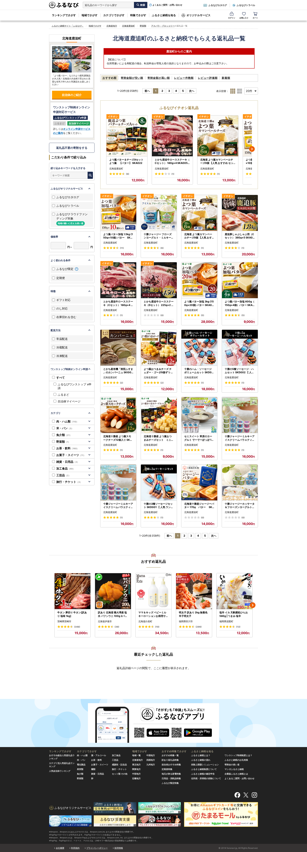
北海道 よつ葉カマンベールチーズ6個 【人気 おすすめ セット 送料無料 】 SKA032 (216, 161)
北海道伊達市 (105, 621)
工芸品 (63, 475)
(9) (127, 174)
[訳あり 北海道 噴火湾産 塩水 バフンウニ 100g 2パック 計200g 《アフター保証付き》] (113, 591)
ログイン (231, 18)
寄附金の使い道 (232, 764)
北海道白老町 (145, 621)
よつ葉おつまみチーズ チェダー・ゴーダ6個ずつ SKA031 (158, 370)
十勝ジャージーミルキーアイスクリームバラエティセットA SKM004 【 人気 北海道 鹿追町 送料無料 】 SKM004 (240, 438)
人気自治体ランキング (59, 771)
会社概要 (60, 848)
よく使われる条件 (61, 260)
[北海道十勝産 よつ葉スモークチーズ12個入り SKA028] (118, 415)
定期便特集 (167, 769)
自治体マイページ (69, 401)
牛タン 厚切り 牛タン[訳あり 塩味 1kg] (72, 614)
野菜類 (143, 26)
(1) (172, 174)
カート (255, 18)
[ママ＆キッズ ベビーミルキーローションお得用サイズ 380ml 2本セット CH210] (153, 591)
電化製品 (81, 764)
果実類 (80, 769)
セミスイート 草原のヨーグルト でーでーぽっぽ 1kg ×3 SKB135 (199, 438)
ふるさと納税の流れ (200, 760)
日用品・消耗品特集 (171, 778)
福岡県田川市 (186, 621)
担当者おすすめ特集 (171, 764)
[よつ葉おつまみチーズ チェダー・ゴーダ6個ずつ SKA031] (159, 348)
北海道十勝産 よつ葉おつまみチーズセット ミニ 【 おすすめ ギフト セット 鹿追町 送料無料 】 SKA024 (159, 438)
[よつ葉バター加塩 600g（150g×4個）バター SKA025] (240, 280)
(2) (121, 382)
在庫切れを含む (66, 317)
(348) (77, 626)
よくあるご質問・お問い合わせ (167, 5)
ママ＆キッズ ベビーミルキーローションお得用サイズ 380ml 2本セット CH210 (153, 614)
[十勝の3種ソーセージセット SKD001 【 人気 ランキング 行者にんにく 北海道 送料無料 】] (159, 483)
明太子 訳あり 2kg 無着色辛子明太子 (193, 614)
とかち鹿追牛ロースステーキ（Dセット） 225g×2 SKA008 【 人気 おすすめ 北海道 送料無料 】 (159, 303)
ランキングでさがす (64, 15)
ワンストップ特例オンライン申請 (69, 369)
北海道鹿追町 (128, 26)
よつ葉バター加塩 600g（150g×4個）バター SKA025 (239, 303)
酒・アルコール (98, 755)
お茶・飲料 (67, 448)
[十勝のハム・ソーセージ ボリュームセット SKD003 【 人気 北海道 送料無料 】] (199, 348)
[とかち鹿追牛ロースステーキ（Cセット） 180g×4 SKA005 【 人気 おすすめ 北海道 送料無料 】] (172, 135)
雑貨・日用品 (67, 461)
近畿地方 (136, 778)
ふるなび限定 (65, 269)
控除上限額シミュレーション (205, 764)
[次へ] (252, 149)
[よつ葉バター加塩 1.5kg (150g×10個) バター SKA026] (118, 213)
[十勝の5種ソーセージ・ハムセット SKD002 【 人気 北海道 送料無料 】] (240, 348)
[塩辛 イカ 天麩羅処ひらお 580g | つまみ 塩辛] (234, 591)
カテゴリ (56, 412)
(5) (202, 315)
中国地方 (150, 755)
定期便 (60, 278)
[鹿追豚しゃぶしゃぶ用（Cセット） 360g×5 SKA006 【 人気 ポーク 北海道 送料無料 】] (240, 213)
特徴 (53, 291)
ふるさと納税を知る (164, 15)
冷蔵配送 (62, 347)
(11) (122, 248)
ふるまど (63, 394)
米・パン (64, 428)
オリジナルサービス (199, 15)
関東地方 (136, 769)
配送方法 (56, 330)
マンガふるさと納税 (234, 769)
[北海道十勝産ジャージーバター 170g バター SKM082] (199, 483)
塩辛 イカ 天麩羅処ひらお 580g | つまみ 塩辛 (233, 614)
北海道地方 (111, 26)
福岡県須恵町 (226, 621)
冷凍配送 (62, 356)
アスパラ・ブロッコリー (163, 26)
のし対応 (62, 308)
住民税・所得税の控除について (206, 778)
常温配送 (62, 339)
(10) (157, 626)
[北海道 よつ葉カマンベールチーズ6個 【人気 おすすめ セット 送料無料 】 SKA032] (217, 135)
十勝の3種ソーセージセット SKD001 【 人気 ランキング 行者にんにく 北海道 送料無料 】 (158, 505)
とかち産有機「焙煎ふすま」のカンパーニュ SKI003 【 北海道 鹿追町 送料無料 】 (118, 370)
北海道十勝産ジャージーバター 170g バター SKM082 (199, 505)
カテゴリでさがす (114, 15)
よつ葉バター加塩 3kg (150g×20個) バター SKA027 (199, 303)
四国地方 (150, 760)
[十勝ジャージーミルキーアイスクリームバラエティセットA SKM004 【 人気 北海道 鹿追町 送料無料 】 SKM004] (240, 415)
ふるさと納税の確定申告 (203, 773)
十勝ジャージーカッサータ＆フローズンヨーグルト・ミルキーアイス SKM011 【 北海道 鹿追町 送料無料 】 (240, 505)
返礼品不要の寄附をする (71, 148)
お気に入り (243, 18)
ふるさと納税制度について (204, 769)
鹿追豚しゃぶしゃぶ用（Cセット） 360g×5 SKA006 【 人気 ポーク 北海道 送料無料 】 (239, 236)
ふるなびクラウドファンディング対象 (72, 218)
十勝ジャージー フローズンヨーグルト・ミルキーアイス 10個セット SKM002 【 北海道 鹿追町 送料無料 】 (159, 236)
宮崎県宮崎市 (64, 621)
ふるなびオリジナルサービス (67, 188)
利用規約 (75, 848)
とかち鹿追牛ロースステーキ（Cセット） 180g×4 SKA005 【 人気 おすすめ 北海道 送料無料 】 (172, 161)
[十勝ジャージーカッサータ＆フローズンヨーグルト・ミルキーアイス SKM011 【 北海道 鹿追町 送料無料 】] (240, 483)
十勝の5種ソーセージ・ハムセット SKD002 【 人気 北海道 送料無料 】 (239, 370)
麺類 (93, 769)
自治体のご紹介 (72, 95)
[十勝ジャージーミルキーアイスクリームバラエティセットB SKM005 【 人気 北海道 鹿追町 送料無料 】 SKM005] (118, 483)
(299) (199, 626)
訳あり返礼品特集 (170, 760)
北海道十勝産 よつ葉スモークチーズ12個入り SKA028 (118, 438)
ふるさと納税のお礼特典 (236, 760)
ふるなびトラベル (246, 5)
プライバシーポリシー (97, 848)
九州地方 (150, 764)
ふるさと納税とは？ (200, 755)
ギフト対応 (63, 300)
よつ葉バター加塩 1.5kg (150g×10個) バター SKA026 (118, 236)
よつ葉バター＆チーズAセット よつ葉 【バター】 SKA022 (126, 161)
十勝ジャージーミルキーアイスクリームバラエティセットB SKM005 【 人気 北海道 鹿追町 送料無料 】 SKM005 (118, 505)
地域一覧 (136, 755)
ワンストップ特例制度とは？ (238, 755)
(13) (238, 626)
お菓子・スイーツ (70, 455)
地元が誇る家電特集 (171, 773)
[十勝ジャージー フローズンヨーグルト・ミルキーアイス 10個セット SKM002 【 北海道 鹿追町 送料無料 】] (159, 213)
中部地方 (136, 773)
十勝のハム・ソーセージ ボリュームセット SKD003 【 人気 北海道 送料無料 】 (198, 370)
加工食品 (65, 468)
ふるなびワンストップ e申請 (74, 386)
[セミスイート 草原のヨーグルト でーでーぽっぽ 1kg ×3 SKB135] (199, 415)
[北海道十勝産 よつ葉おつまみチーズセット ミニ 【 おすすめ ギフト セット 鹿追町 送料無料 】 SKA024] (159, 415)
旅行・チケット (69, 482)
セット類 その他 (119, 773)
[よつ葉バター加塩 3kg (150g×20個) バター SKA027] (199, 280)
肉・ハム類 (67, 421)
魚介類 (64, 435)
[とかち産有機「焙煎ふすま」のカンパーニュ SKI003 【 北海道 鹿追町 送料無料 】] (118, 348)
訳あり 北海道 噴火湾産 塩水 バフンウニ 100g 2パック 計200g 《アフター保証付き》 (113, 614)
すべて (60, 377)
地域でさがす (90, 15)
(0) (162, 315)
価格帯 (54, 236)
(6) (162, 248)
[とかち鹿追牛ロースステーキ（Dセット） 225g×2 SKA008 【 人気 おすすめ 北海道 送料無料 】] (159, 280)
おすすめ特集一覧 (170, 755)
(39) (117, 626)
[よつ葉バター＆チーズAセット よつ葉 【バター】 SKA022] (126, 135)
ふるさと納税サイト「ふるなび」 (68, 26)
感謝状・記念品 (119, 764)
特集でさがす (138, 15)
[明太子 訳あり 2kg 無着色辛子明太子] (194, 591)
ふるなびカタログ (217, 5)
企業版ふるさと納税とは (236, 773)
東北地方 (136, 764)
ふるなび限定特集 (170, 783)
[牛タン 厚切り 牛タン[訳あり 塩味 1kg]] (72, 591)
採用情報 (118, 848)
